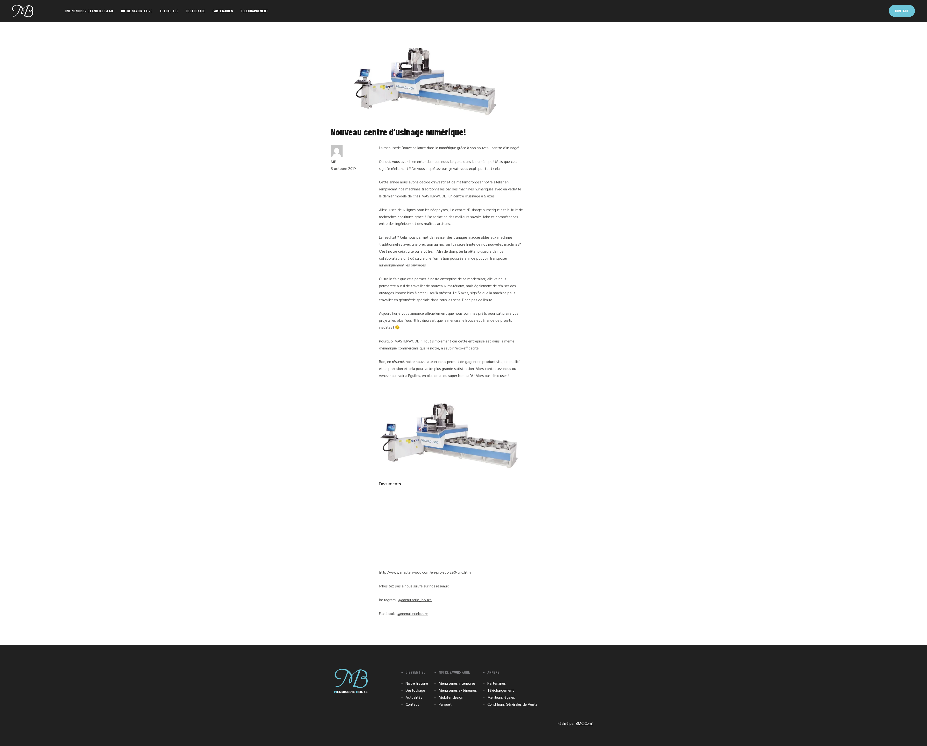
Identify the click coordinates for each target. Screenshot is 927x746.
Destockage (195, 10)
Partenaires (222, 10)
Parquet (445, 705)
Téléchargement (254, 10)
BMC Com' (584, 724)
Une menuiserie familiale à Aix (89, 10)
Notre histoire (417, 684)
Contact (902, 10)
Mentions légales (501, 698)
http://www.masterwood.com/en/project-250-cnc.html (425, 573)
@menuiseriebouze (412, 614)
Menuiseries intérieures (457, 684)
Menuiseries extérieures (458, 691)
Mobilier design (451, 698)
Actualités (169, 10)
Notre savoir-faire (136, 10)
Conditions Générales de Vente (512, 705)
